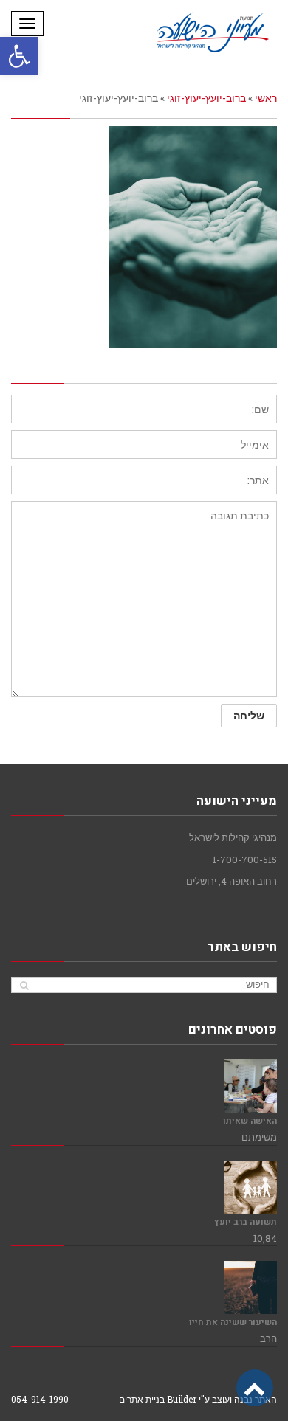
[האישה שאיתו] (250, 1086)
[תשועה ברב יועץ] (250, 1187)
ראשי (266, 98)
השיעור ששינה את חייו (233, 1322)
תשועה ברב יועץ (245, 1222)
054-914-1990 (40, 1399)
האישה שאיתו (250, 1121)
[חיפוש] (24, 985)
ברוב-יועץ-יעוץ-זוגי (206, 98)
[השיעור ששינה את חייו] (250, 1287)
